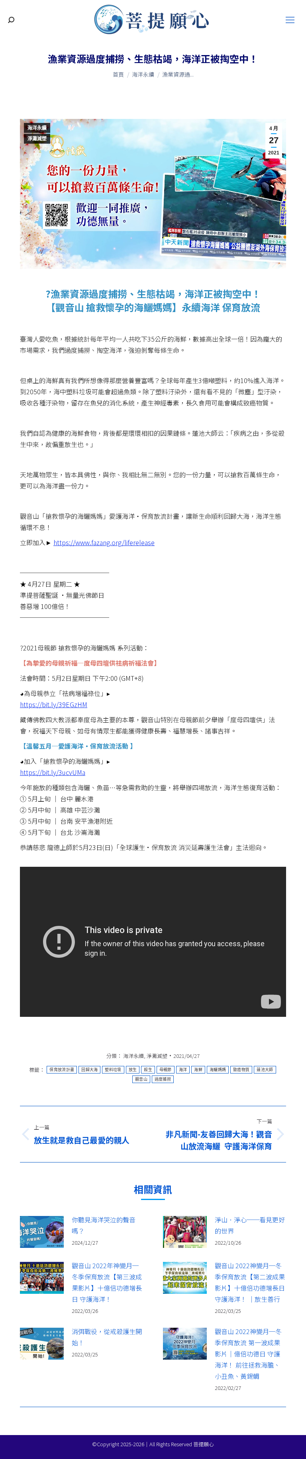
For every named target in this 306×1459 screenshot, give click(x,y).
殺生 (148, 1070)
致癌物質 (241, 1070)
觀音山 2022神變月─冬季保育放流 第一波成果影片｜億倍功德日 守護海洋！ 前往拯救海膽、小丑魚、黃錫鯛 (248, 1354)
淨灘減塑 (37, 139)
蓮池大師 (265, 1070)
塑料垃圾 (113, 1070)
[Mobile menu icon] (290, 20)
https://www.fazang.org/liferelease (104, 542)
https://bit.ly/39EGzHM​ (53, 704)
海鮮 (198, 1070)
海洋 (183, 1070)
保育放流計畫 (61, 1070)
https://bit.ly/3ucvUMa (52, 772)
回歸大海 (89, 1070)
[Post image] (42, 1232)
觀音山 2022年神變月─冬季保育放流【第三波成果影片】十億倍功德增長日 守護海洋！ (107, 1282)
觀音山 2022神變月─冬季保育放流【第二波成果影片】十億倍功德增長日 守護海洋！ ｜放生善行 (250, 1282)
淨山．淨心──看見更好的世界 (250, 1225)
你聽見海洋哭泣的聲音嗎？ (103, 1225)
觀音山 (141, 1079)
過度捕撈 (163, 1079)
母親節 (165, 1070)
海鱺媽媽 (218, 1070)
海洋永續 (37, 128)
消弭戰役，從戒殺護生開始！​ (107, 1337)
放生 (133, 1070)
